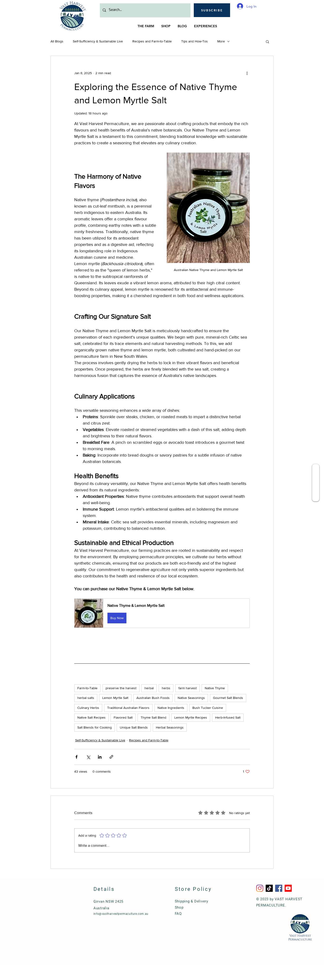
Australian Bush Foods (153, 698)
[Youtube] (288, 888)
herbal (149, 688)
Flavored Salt (123, 717)
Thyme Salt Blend (153, 717)
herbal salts (85, 698)
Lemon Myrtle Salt (115, 698)
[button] (212, 10)
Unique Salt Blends (134, 727)
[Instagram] (259, 888)
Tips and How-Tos (194, 41)
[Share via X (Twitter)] (88, 757)
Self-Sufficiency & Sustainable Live (98, 41)
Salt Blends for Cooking (94, 727)
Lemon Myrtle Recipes (190, 717)
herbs (166, 688)
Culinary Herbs (88, 708)
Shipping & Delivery (191, 901)
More (221, 41)
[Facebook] (278, 888)
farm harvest (187, 688)
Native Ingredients (170, 708)
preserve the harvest (121, 688)
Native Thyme (215, 688)
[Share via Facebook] (76, 757)
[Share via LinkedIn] (99, 757)
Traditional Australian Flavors (128, 708)
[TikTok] (269, 888)
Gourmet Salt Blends (228, 698)
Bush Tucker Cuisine (207, 708)
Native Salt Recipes (91, 717)
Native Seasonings (191, 698)
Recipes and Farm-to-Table (152, 41)
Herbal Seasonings (170, 727)
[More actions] (247, 73)
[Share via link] (111, 757)
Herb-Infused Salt (228, 717)
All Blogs (57, 41)
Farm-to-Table (87, 688)
